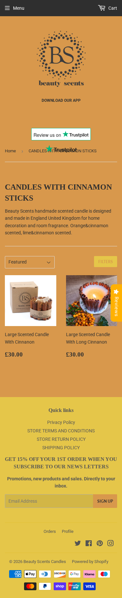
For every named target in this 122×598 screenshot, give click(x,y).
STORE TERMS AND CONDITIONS (61, 430)
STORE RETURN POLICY (61, 439)
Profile (68, 531)
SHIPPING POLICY (61, 447)
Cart (112, 8)
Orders (50, 531)
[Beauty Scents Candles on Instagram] (110, 544)
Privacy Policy (61, 422)
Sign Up (105, 501)
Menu (18, 8)
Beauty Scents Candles (44, 561)
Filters (105, 261)
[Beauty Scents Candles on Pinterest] (99, 544)
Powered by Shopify (90, 561)
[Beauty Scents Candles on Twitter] (78, 544)
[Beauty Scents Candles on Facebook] (88, 544)
